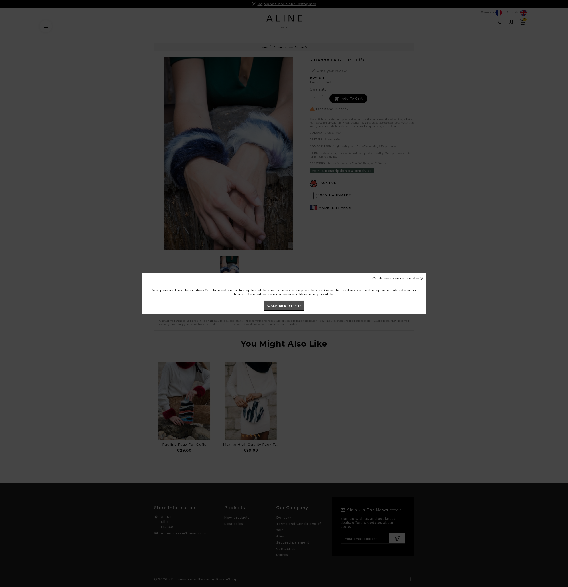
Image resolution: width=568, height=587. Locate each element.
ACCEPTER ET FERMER (284, 305)
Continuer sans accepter (396, 278)
